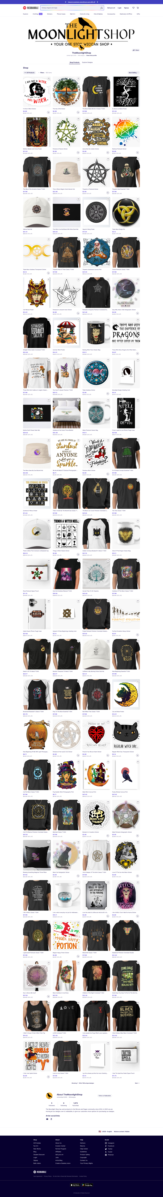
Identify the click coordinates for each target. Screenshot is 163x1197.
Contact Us (83, 1160)
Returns (82, 1146)
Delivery (82, 1143)
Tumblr (110, 1152)
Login (35, 1157)
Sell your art (59, 1154)
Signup (35, 1160)
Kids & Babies (98, 14)
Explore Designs (87, 62)
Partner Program (60, 1149)
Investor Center (60, 1146)
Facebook (111, 1146)
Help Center (84, 1149)
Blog (34, 1152)
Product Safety (85, 1154)
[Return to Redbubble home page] (30, 7)
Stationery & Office (126, 14)
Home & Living (84, 14)
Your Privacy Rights (86, 1163)
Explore (25, 14)
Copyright (83, 1157)
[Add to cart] (48, 112)
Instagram (111, 1143)
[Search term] (101, 8)
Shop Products (74, 62)
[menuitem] (25, 14)
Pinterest (111, 1155)
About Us (58, 1143)
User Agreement (37, 1176)
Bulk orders (37, 1163)
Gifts (138, 14)
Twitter (110, 1149)
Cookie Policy (83, 1176)
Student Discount (39, 1154)
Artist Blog (58, 1160)
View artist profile (91, 55)
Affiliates (58, 1152)
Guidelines (83, 1152)
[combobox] (72, 7)
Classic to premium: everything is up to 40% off (81, 2)
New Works (37, 1149)
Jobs (57, 1157)
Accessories (111, 14)
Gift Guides (37, 1143)
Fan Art (35, 1146)
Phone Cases (61, 14)
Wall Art (72, 14)
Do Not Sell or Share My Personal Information (65, 1176)
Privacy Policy (48, 1176)
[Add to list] (48, 78)
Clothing (37, 14)
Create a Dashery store (62, 1163)
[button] (81, 2)
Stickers (49, 14)
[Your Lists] (133, 8)
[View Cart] (138, 8)
